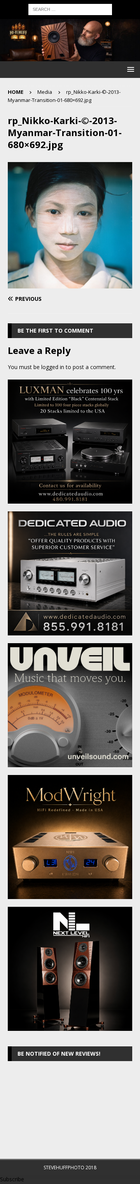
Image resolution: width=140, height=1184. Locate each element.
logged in (52, 367)
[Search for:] (70, 8)
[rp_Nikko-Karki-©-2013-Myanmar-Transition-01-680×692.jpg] (70, 284)
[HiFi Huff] (70, 56)
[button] (129, 69)
